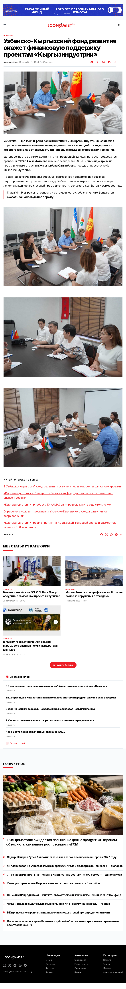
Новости (8, 35)
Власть (106, 964)
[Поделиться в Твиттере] (97, 62)
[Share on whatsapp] (103, 62)
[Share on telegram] (109, 62)
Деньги (107, 960)
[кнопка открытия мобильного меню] (5, 25)
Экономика (80, 968)
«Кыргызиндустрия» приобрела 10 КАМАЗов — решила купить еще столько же (57, 504)
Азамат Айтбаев (11, 62)
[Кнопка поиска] (119, 25)
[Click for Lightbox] (63, 246)
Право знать (81, 964)
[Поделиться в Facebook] (92, 62)
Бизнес (78, 972)
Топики (49, 972)
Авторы (50, 968)
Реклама (50, 964)
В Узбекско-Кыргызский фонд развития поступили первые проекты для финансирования (63, 486)
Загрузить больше (63, 665)
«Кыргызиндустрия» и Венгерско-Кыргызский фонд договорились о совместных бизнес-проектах (58, 495)
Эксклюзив (80, 960)
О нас (49, 960)
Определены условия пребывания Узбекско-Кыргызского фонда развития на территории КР (55, 514)
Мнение (107, 968)
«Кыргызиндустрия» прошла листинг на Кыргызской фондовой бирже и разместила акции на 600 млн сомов (60, 525)
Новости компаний (113, 972)
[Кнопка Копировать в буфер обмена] (114, 62)
